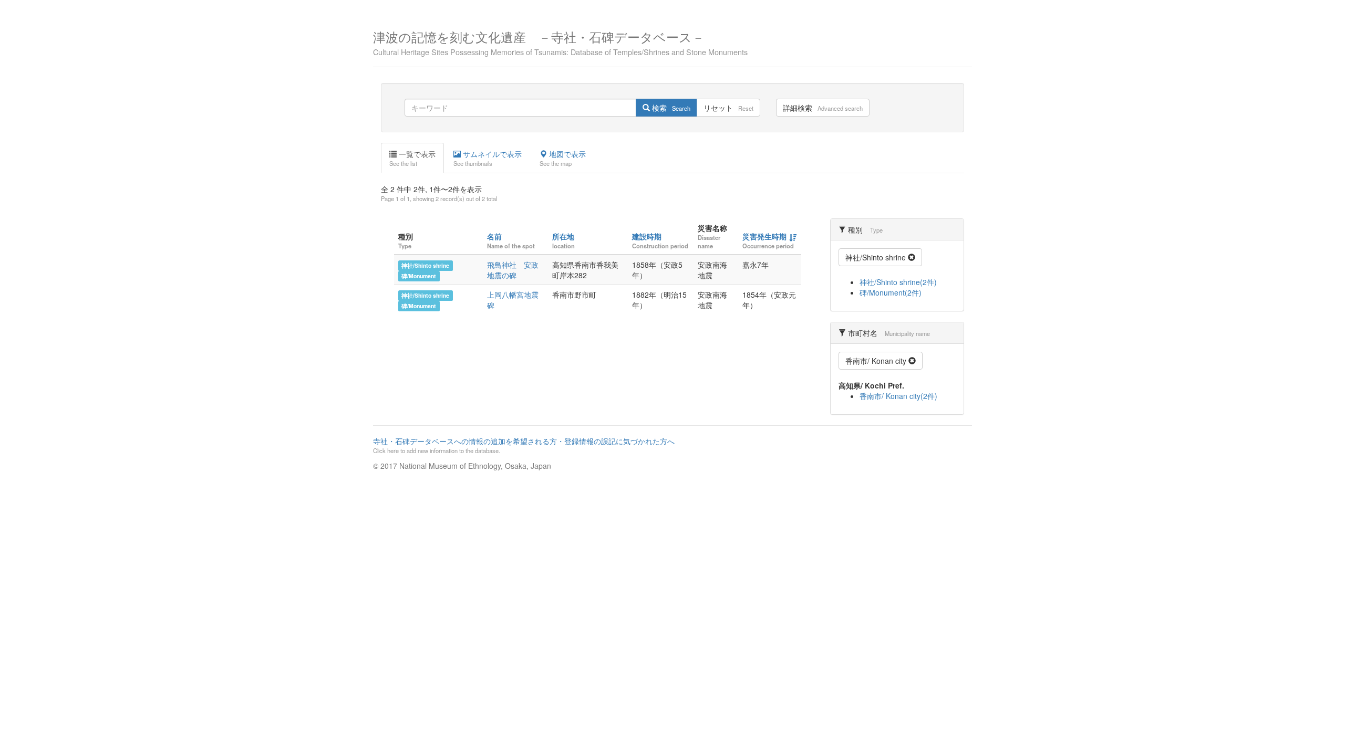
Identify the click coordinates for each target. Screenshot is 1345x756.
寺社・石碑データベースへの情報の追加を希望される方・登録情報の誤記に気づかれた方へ (524, 445)
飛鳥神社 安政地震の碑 (513, 269)
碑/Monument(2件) (891, 292)
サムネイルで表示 (487, 158)
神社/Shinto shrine (425, 265)
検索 (670, 107)
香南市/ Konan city (876, 360)
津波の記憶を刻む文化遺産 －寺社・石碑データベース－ (560, 41)
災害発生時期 (764, 236)
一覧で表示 (412, 158)
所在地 (563, 236)
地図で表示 (563, 158)
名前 (494, 236)
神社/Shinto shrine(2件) (898, 282)
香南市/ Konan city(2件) (898, 396)
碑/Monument (418, 276)
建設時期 (646, 236)
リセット (728, 107)
